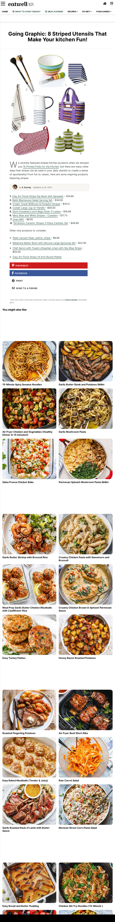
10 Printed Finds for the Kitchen (41, 166)
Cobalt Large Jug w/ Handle (29, 207)
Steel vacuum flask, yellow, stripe (32, 237)
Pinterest (21, 265)
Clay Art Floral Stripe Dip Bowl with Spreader (37, 196)
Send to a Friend (26, 288)
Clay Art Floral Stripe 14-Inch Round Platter (37, 257)
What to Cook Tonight (27, 11)
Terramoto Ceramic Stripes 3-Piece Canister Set (40, 223)
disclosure (71, 300)
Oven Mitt (18, 219)
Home (5, 11)
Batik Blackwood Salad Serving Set (32, 200)
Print (19, 280)
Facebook (20, 273)
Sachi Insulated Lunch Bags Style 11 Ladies (36, 211)
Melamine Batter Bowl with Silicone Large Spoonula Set (44, 243)
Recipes (72, 11)
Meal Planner (55, 11)
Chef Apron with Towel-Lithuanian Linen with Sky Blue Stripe (47, 248)
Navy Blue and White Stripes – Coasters (35, 215)
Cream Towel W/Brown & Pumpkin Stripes (36, 203)
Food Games (103, 11)
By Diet (86, 11)
